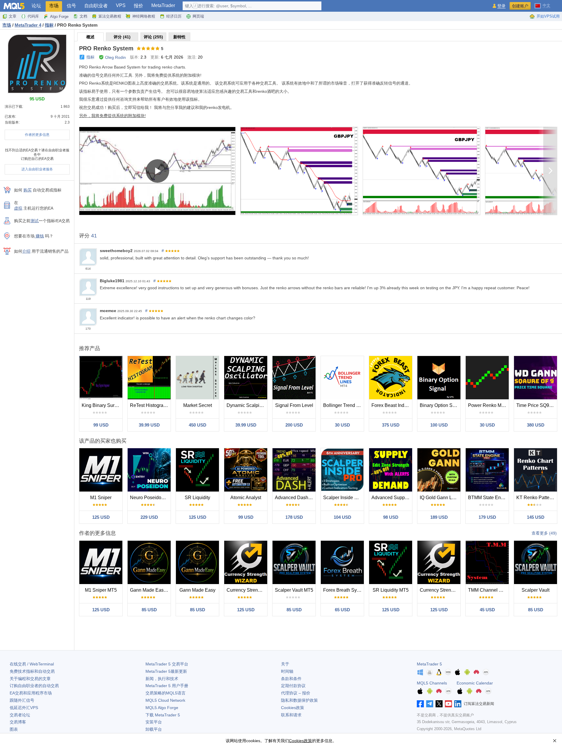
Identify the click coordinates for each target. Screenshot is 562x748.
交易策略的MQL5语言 (165, 693)
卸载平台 (153, 729)
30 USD (342, 424)
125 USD (101, 517)
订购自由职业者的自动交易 (34, 685)
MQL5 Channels (432, 683)
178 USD (294, 517)
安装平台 (153, 722)
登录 (501, 6)
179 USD (487, 517)
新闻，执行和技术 (161, 678)
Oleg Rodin (115, 57)
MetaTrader (163, 5)
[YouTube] (448, 703)
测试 (34, 220)
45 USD (487, 609)
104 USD (342, 517)
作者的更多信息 (37, 135)
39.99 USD (149, 424)
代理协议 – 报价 (295, 693)
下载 (162, 715)
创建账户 (520, 6)
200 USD (294, 424)
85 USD (149, 609)
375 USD (391, 424)
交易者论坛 (20, 715)
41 (94, 236)
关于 (285, 664)
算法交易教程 (109, 16)
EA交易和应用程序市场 (31, 693)
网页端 (198, 16)
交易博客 (18, 722)
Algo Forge (59, 16)
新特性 (179, 37)
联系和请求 (291, 715)
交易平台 (166, 664)
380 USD (535, 424)
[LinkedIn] (457, 703)
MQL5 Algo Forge (161, 707)
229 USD (149, 517)
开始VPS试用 (548, 16)
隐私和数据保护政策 (299, 700)
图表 (14, 729)
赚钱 (39, 236)
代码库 (33, 16)
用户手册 (166, 685)
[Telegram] (429, 703)
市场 (54, 5)
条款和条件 (291, 678)
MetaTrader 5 (429, 664)
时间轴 (287, 671)
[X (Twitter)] (439, 703)
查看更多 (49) (544, 533)
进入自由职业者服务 (37, 169)
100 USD (439, 424)
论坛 (36, 5)
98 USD (390, 517)
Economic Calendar (475, 683)
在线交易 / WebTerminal (32, 664)
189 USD (439, 517)
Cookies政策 (292, 707)
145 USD (535, 517)
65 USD (342, 609)
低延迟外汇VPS (24, 707)
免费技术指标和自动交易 (32, 671)
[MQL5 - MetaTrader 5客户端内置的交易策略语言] (14, 6)
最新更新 (166, 671)
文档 (83, 16)
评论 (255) (153, 37)
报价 (138, 5)
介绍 (26, 251)
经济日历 (173, 16)
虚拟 (18, 208)
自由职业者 (96, 5)
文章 (12, 16)
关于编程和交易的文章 (30, 678)
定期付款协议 (293, 685)
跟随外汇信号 (22, 700)
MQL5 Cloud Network (165, 700)
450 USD (197, 424)
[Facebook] (420, 703)
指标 (90, 57)
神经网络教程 (143, 16)
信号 (71, 5)
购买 (27, 190)
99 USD (101, 424)
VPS (121, 5)
